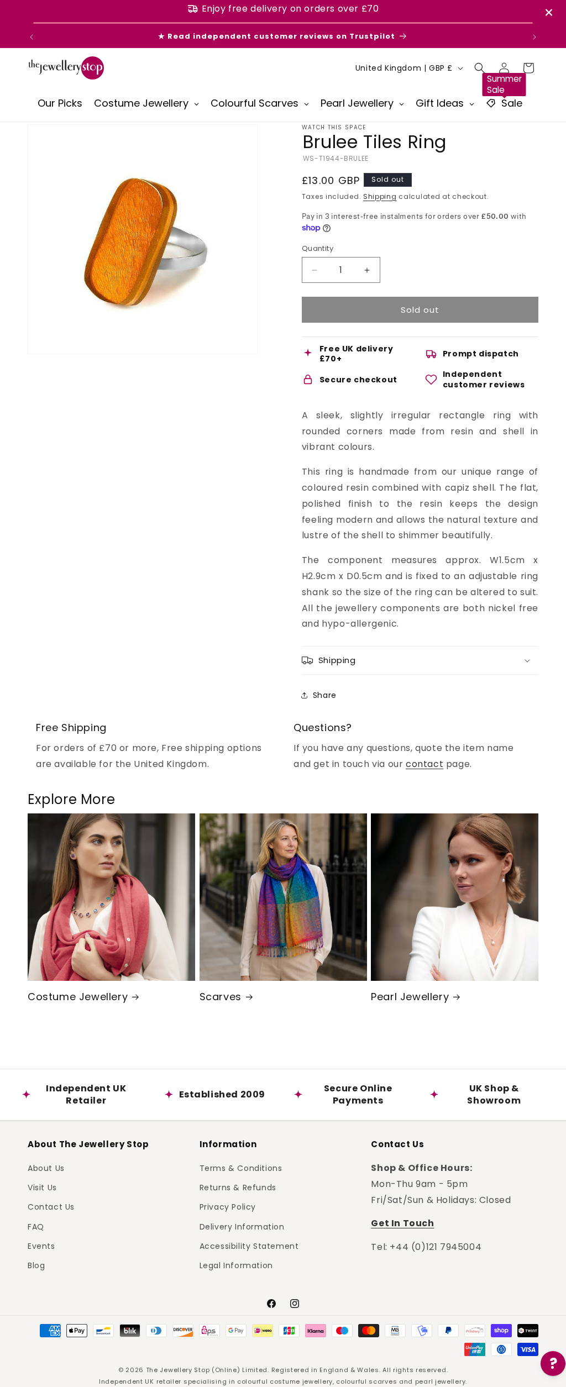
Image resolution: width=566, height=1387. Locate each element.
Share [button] (325, 695)
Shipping (380, 196)
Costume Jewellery (78, 996)
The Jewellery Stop (178, 1369)
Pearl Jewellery (410, 996)
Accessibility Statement (249, 1246)
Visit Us (42, 1187)
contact (424, 764)
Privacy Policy (228, 1206)
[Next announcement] (534, 37)
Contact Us (51, 1206)
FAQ (36, 1226)
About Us (46, 1168)
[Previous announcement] (31, 37)
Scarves (221, 996)
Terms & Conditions (241, 1168)
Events (41, 1246)
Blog (36, 1265)
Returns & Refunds (238, 1187)
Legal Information (236, 1265)
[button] (480, 68)
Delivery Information (242, 1226)
